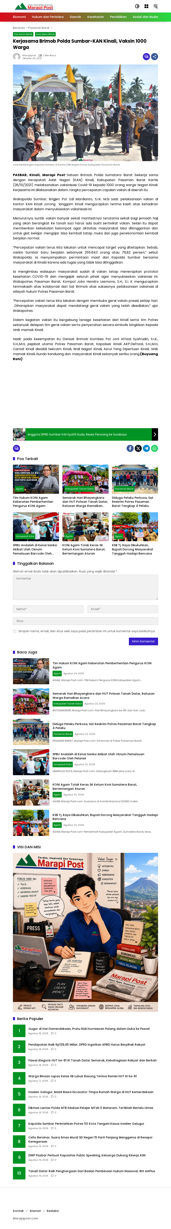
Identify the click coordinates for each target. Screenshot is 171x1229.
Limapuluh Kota (25, 536)
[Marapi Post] (34, 6)
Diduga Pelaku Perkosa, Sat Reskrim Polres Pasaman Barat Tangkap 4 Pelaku (132, 502)
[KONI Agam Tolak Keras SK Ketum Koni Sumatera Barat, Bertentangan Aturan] (85, 526)
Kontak (18, 1211)
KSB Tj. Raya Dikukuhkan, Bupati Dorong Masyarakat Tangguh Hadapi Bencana (132, 549)
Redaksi (53, 1211)
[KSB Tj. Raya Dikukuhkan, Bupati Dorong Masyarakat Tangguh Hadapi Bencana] (135, 526)
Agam (19, 488)
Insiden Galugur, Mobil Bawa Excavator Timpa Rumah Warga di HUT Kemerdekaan (90, 1092)
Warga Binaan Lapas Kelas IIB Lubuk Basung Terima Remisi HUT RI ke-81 (82, 1076)
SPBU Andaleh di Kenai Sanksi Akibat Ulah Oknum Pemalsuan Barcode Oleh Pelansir (35, 549)
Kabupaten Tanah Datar (79, 488)
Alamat (35, 1211)
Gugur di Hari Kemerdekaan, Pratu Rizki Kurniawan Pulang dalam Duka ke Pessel (89, 1029)
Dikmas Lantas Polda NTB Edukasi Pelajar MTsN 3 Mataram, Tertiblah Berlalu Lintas (90, 1108)
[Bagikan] (154, 56)
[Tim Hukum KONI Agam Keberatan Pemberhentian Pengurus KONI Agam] (36, 479)
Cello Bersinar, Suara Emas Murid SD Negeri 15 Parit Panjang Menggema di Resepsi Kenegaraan (90, 1140)
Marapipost (29, 55)
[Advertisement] (85, 395)
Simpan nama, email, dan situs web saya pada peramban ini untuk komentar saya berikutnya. (86, 631)
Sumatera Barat (45, 34)
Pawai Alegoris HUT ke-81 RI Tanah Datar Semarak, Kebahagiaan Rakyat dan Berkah (92, 1060)
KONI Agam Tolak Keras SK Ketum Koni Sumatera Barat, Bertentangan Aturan (83, 549)
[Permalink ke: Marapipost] (18, 56)
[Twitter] (138, 448)
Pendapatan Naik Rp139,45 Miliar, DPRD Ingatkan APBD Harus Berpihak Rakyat (86, 1045)
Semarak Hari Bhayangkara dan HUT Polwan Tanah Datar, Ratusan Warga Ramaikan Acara (85, 502)
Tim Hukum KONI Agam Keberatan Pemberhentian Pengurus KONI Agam (33, 502)
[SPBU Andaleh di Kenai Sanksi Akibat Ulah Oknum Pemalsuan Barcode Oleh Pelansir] (36, 526)
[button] (137, 6)
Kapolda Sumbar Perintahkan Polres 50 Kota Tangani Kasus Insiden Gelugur (86, 1124)
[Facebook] (130, 448)
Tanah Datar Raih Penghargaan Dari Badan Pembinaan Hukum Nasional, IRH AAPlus (91, 1171)
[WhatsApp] (154, 448)
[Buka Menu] (146, 6)
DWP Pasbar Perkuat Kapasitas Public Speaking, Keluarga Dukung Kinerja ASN (87, 1155)
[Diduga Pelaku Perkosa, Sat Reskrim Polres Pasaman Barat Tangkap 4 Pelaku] (135, 479)
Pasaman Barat (23, 34)
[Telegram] (146, 448)
